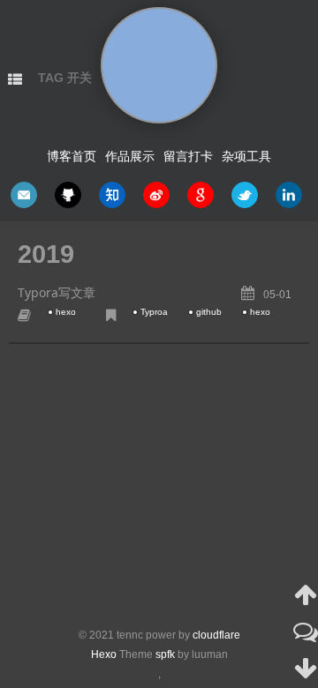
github (68, 195)
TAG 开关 (65, 78)
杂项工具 (246, 156)
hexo (66, 312)
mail (24, 195)
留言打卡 (188, 156)
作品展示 (130, 156)
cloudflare (216, 635)
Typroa (154, 312)
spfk (165, 654)
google (200, 195)
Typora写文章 (56, 292)
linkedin (289, 195)
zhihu (112, 195)
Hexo (104, 654)
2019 (46, 254)
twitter (244, 195)
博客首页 (71, 156)
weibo (156, 195)
